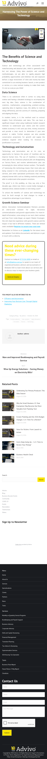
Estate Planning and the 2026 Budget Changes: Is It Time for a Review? (30, 418)
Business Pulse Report (9, 665)
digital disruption (35, 319)
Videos (4, 512)
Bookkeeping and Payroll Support (12, 620)
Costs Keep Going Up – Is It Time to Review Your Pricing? (29, 443)
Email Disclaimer (16, 757)
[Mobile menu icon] (42, 3)
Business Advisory (7, 624)
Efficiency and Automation (14, 298)
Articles (4, 490)
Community (5, 499)
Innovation (16, 321)
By (23, 316)
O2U (38, 757)
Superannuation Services (9, 650)
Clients (4, 592)
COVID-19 (5, 501)
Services (4, 584)
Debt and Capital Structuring (10, 633)
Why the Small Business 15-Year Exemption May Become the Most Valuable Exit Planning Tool (29, 406)
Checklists (5, 673)
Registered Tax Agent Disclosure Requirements (28, 755)
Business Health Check (24, 454)
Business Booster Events (9, 496)
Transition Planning (8, 642)
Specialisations (6, 588)
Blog (5, 30)
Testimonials (6, 510)
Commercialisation (15, 319)
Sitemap (25, 757)
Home (4, 575)
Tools (4, 606)
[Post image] (8, 394)
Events (4, 504)
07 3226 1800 (25, 259)
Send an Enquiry (13, 277)
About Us (5, 579)
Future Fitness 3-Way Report (10, 669)
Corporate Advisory (8, 628)
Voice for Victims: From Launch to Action (28, 430)
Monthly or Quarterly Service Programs (14, 615)
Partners (4, 597)
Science (23, 321)
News (4, 601)
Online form (18, 544)
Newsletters (6, 507)
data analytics (25, 319)
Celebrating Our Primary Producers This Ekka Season (30, 392)
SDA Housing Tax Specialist (10, 655)
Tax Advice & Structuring (9, 646)
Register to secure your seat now (27, 226)
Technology (30, 321)
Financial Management (9, 637)
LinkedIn (26, 230)
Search (4, 475)
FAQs (8, 757)
